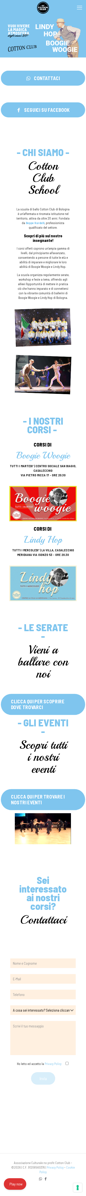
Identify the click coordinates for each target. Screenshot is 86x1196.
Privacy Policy (53, 1064)
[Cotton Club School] (43, 7)
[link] (43, 504)
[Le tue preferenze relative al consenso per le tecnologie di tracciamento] (77, 1187)
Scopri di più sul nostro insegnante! (43, 238)
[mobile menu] (79, 7)
